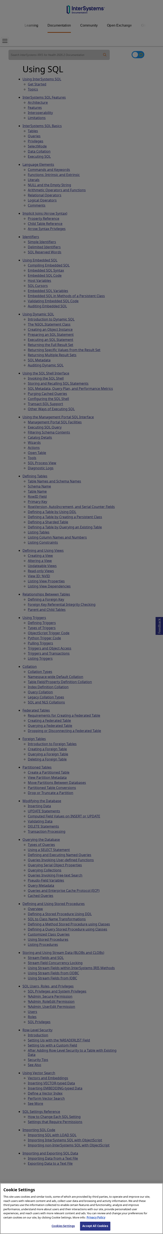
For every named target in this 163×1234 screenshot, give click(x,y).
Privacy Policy (96, 1217)
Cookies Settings (63, 1226)
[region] (81, 1208)
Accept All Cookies (95, 1226)
